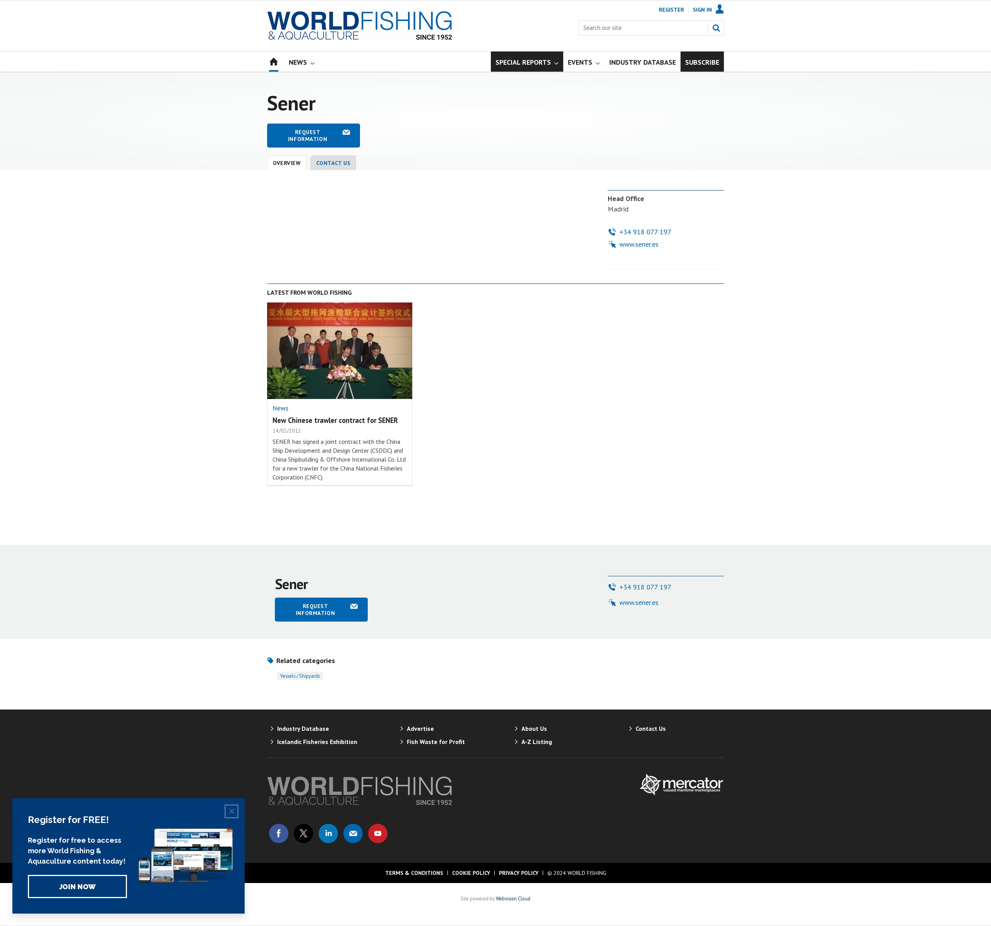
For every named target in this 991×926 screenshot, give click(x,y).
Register (671, 10)
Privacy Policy (518, 872)
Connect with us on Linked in (328, 833)
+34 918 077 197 (645, 231)
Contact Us (333, 163)
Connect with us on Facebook (279, 833)
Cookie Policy (471, 872)
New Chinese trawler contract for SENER (335, 420)
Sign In (702, 10)
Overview (287, 163)
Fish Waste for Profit (436, 742)
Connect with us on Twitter (303, 833)
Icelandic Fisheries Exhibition (317, 742)
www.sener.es (638, 244)
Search (716, 28)
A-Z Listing (536, 742)
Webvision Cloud (513, 898)
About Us (534, 728)
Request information (307, 136)
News (280, 408)
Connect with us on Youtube (378, 833)
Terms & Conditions (414, 872)
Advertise (420, 728)
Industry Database (303, 728)
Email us (353, 833)
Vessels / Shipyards (300, 676)
